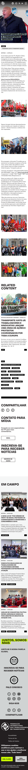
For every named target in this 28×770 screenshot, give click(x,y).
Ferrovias (4, 374)
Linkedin (9, 698)
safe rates (5, 535)
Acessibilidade (12, 735)
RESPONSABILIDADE (7, 388)
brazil (3, 584)
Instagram (14, 698)
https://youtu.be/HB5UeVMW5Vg (10, 79)
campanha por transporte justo (11, 364)
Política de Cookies (13, 741)
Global (17, 388)
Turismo (15, 378)
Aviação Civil (5, 368)
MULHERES (19, 381)
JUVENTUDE (5, 385)
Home (3, 46)
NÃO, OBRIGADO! (21, 759)
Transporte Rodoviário (17, 374)
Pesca (3, 371)
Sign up (14, 661)
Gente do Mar (6, 378)
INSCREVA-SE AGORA (8, 460)
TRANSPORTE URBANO (7, 381)
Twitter (9, 694)
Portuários (16, 368)
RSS (19, 698)
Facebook (14, 694)
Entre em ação (22, 3)
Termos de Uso (12, 738)
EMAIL (8, 438)
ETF (3, 349)
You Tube (19, 694)
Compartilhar (13, 405)
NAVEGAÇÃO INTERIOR (14, 371)
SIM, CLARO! (6, 759)
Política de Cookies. (14, 767)
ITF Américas (11, 584)
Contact (14, 681)
